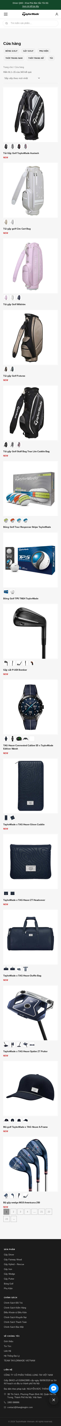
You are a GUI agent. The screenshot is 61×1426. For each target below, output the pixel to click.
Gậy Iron (8, 1269)
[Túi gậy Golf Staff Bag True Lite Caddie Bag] (30, 413)
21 (41, 1211)
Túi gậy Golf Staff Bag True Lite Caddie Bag (26, 451)
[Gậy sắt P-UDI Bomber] (30, 631)
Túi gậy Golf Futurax (14, 375)
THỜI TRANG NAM (14, 58)
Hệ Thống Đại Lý (12, 1356)
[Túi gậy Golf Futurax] (30, 337)
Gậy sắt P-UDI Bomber (15, 670)
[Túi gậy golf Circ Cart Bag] (30, 190)
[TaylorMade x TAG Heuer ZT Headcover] (30, 861)
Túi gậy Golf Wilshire (14, 304)
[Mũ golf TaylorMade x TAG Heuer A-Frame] (30, 1088)
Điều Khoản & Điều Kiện (15, 1312)
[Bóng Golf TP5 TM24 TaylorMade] (30, 560)
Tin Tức (7, 1346)
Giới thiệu (8, 1341)
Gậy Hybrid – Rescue (14, 1264)
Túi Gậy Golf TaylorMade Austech (21, 153)
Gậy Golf (28, 51)
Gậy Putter (9, 1279)
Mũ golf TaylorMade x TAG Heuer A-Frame (25, 1127)
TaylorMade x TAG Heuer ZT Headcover (24, 900)
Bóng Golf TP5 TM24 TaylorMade (20, 598)
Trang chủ (8, 67)
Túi (51, 58)
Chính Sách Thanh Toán (15, 1322)
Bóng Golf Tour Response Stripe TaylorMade (27, 527)
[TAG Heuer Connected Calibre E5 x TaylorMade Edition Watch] (30, 707)
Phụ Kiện (43, 51)
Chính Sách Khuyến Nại (15, 1317)
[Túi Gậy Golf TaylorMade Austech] (30, 114)
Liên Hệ (7, 1351)
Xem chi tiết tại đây (30, 6)
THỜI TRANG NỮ (36, 58)
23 (6, 1219)
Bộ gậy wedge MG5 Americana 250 (21, 1202)
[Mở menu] (5, 14)
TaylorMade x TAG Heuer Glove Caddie (24, 824)
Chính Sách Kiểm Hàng (15, 1308)
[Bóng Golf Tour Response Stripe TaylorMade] (30, 488)
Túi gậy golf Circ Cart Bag (17, 228)
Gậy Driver (9, 1254)
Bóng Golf (11, 51)
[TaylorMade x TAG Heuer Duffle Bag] (30, 937)
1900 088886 (13, 1402)
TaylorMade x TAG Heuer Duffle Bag (22, 975)
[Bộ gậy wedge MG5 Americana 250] (30, 1164)
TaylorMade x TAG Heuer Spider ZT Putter (25, 1051)
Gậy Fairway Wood (13, 1259)
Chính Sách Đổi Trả (13, 1303)
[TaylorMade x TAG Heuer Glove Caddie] (30, 786)
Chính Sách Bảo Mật (14, 1327)
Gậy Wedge (9, 1274)
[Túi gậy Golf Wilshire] (30, 266)
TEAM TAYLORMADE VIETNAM (19, 1360)
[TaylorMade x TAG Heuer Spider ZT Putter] (30, 1013)
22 (49, 1211)
